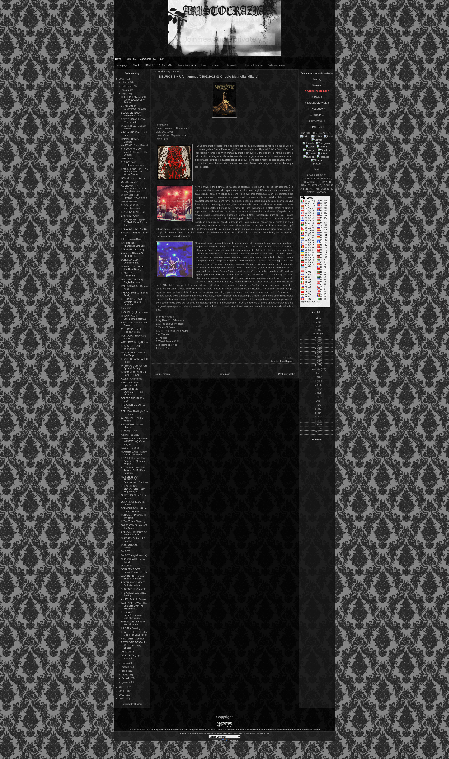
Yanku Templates (225, 733)
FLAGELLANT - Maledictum (129, 274)
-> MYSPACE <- (317, 121)
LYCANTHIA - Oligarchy (133, 521)
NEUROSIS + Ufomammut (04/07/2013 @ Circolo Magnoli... (134, 441)
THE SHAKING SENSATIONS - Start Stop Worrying (133, 489)
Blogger (138, 704)
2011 (122, 691)
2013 (122, 79)
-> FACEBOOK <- (317, 109)
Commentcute (262, 733)
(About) (317, 163)
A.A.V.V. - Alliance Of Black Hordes (132, 255)
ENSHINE (126, 308)
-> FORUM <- (317, 115)
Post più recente (162, 374)
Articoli (316, 333)
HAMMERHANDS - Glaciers (130, 140)
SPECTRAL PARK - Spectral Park (131, 384)
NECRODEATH (129, 201)
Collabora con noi (276, 65)
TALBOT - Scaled (130, 448)
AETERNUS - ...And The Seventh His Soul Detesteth (133, 302)
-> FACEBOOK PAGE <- (317, 103)
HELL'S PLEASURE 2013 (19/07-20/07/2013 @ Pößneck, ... (134, 100)
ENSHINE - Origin (130, 215)
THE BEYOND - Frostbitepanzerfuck (132, 164)
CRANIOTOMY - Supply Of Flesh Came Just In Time (134, 222)
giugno (125, 663)
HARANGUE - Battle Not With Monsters (133, 623)
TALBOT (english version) (134, 555)
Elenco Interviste (254, 65)
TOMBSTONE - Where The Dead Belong (132, 268)
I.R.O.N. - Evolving (130, 628)
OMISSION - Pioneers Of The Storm (134, 526)
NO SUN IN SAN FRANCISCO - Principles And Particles (134, 480)
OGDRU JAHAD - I (130, 182)
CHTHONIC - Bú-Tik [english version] (131, 330)
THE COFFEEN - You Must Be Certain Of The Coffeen (134, 152)
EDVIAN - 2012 (129, 431)
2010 (122, 695)
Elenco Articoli (233, 65)
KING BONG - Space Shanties (132, 426)
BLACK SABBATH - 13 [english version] (133, 207)
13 (317, 317)
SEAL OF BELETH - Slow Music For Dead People (134, 633)
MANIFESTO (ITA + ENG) (158, 65)
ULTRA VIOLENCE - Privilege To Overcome (134, 196)
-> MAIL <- (317, 97)
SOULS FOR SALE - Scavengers (131, 347)
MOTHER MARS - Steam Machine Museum (134, 453)
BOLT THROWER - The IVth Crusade (133, 120)
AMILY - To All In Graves (133, 599)
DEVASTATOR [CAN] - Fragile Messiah (132, 281)
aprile (125, 670)
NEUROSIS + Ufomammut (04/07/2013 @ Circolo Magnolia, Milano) (209, 76)
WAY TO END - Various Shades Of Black (133, 577)
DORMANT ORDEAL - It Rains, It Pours (133, 373)
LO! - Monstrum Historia (133, 178)
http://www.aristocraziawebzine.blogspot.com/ (179, 729)
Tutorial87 (250, 733)
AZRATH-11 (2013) (130, 435)
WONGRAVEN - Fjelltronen (135, 342)
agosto (125, 90)
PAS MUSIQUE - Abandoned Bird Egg (133, 244)
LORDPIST (126, 565)
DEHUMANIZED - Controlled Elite (130, 261)
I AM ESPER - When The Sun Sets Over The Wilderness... (134, 606)
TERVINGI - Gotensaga (133, 249)
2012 (122, 687)
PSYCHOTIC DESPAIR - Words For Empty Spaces (133, 645)
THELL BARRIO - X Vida (133, 228)
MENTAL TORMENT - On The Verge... (134, 354)
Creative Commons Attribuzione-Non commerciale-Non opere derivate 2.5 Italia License (272, 729)
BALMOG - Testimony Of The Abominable (134, 533)
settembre (127, 86)
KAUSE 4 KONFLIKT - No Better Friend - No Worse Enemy (134, 172)
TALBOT (125, 551)
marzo (125, 674)
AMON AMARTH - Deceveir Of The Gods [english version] (133, 188)
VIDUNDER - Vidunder (132, 638)
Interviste (316, 369)
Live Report (286, 361)
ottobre (126, 82)
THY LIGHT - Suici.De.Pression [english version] (131, 615)
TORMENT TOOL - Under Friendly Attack (134, 510)
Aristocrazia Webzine (190, 733)
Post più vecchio (286, 374)
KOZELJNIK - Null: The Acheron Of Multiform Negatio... (133, 461)
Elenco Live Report (210, 65)
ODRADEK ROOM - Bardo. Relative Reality (134, 570)
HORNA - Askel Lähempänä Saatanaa (133, 317)
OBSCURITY (127, 651)
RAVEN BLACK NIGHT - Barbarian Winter (133, 584)
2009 (122, 698)
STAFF (136, 65)
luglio (125, 93)
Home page (121, 65)
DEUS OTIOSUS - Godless (130, 546)
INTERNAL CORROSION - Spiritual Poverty (134, 367)
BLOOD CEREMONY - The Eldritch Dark (132, 114)
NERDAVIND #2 (129, 158)
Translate (233, 740)
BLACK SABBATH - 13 (133, 212)
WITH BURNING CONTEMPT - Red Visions (132, 392)
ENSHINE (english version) (135, 312)
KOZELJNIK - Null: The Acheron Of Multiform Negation (133, 470)
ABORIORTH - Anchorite (133, 589)
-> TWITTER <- (317, 127)
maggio (126, 667)
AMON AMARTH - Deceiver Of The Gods (133, 107)
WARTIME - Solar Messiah (135, 145)
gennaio (126, 682)
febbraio (126, 678)
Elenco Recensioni (186, 65)
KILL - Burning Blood (131, 239)
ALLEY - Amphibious (131, 378)
